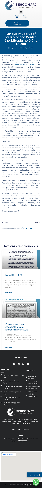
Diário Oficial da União (24, 65)
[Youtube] (28, 364)
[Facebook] (14, 364)
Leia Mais (8, 292)
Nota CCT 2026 (13, 275)
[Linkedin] (19, 364)
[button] (21, 12)
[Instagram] (23, 364)
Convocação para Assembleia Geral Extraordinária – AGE (16, 327)
